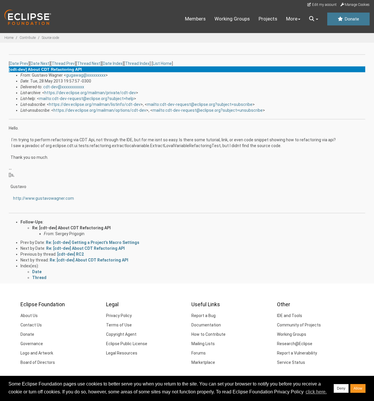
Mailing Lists (203, 343)
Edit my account (324, 5)
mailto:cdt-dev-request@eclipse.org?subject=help (86, 98)
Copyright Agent (121, 334)
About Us (29, 315)
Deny (341, 388)
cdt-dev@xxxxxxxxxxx (63, 87)
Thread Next (89, 63)
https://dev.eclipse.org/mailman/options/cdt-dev (99, 110)
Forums (198, 353)
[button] (313, 19)
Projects (268, 19)
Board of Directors (37, 362)
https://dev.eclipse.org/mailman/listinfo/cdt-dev (95, 104)
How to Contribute (208, 334)
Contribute (28, 38)
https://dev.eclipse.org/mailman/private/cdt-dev (90, 92)
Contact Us (31, 325)
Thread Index (137, 63)
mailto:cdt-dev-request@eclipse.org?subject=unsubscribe (208, 110)
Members (195, 19)
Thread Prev (63, 63)
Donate (351, 19)
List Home (162, 63)
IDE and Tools (289, 315)
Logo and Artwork (36, 353)
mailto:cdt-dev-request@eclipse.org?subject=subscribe (199, 104)
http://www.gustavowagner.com (43, 198)
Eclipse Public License (126, 343)
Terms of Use (119, 325)
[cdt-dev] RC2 (70, 254)
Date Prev (19, 63)
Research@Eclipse (294, 343)
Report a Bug (203, 315)
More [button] (291, 19)
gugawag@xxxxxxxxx (85, 75)
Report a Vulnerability (297, 353)
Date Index (113, 63)
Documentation (206, 325)
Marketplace (203, 362)
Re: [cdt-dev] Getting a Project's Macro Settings (92, 242)
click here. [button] (316, 391)
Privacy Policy (119, 315)
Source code (50, 38)
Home (8, 38)
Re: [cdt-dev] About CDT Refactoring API (71, 228)
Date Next (40, 63)
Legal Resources (121, 353)
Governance (31, 343)
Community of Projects (299, 325)
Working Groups (232, 19)
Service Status (291, 362)
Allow (358, 388)
